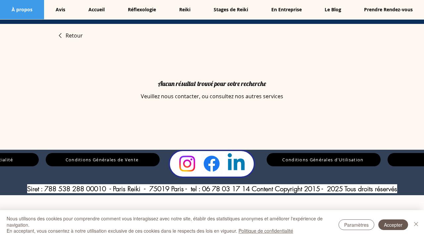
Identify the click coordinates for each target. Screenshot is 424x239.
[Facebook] (211, 163)
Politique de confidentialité (265, 230)
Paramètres (356, 224)
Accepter (393, 224)
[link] (69, 35)
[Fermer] (416, 224)
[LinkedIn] (236, 163)
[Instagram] (187, 163)
